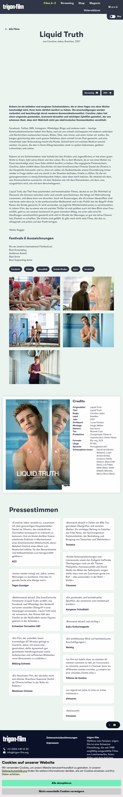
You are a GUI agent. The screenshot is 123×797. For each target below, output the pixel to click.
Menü (113, 8)
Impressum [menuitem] (52, 742)
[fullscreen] (109, 43)
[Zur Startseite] (13, 7)
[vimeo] (109, 51)
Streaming (89, 93)
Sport (75, 269)
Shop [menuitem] (81, 3)
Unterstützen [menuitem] (92, 10)
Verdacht (88, 269)
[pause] (14, 43)
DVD (105, 93)
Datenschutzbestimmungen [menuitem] (61, 737)
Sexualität (42, 269)
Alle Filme (14, 29)
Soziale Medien (60, 269)
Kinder (29, 269)
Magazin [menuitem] (95, 3)
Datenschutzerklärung (14, 771)
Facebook (15, 269)
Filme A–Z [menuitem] (50, 3)
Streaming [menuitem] (67, 3)
